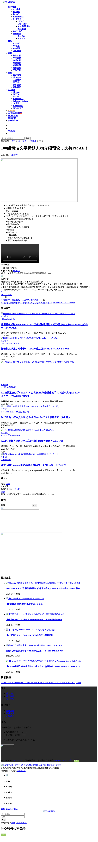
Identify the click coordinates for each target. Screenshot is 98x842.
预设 (47, 683)
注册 (13, 822)
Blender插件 (18, 17)
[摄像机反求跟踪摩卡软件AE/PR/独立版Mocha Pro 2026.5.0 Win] (29, 338)
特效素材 (17, 63)
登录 (8, 484)
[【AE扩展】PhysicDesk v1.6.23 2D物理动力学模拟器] (30, 630)
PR (2, 295)
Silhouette (5, 319)
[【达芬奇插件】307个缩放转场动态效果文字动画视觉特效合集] (35, 614)
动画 (71, 683)
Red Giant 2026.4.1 (9, 412)
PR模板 (16, 46)
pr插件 (51, 683)
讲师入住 (10, 713)
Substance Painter (20, 101)
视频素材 (17, 56)
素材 (10, 53)
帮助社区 (16, 113)
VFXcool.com (18, 760)
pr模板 (42, 683)
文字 (67, 683)
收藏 (3, 492)
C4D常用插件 (24, 26)
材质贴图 (17, 65)
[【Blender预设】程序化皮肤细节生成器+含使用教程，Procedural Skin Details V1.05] (43, 661)
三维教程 (17, 80)
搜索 (27, 138)
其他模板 (17, 51)
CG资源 (11, 90)
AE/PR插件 (6, 435)
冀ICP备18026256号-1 (63, 760)
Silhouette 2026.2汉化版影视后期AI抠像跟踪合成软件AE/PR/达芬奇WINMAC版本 (43, 588)
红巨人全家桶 (23, 412)
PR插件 (14, 155)
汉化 (79, 683)
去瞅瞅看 (21, 771)
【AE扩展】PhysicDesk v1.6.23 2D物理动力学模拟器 (29, 635)
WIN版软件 (18, 106)
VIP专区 (4, 384)
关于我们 (10, 693)
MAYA (16, 94)
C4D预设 (22, 29)
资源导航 (12, 118)
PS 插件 (16, 14)
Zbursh (16, 96)
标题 (56, 683)
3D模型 (16, 103)
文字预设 (8, 295)
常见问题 (10, 696)
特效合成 (17, 77)
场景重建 (12, 387)
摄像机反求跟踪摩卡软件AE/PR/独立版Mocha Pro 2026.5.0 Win (35, 348)
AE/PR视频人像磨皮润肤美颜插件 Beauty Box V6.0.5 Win (32, 440)
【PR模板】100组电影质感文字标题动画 (24, 604)
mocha (3, 343)
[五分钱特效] (9, 2)
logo (75, 683)
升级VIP (16, 271)
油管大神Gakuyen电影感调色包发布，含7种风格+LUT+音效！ (34, 465)
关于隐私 (10, 699)
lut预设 (4, 460)
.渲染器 (21, 21)
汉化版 (12, 319)
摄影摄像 (17, 85)
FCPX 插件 (18, 31)
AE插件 (4, 409)
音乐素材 (17, 60)
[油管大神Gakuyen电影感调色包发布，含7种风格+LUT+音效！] (30, 454)
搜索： (4, 505)
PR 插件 (16, 12)
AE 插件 (16, 9)
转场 (37, 683)
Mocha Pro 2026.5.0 (14, 343)
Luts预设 (22, 36)
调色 (33, 683)
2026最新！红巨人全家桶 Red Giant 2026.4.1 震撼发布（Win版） (36, 417)
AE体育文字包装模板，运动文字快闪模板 (20, 300)
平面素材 (17, 58)
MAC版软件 (18, 108)
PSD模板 (17, 48)
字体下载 (17, 70)
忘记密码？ (21, 822)
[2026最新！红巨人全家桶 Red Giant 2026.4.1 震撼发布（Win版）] (30, 406)
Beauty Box (16, 435)
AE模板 (16, 43)
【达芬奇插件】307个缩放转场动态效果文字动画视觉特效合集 (34, 620)
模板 (10, 41)
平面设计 (17, 82)
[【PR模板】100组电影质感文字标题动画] (25, 598)
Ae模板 (10, 683)
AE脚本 (4, 387)
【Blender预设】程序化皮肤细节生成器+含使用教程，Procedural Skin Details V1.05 (43, 666)
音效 (9, 460)
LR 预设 (21, 38)
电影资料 (17, 68)
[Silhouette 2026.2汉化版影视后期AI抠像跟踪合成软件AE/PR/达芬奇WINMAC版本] (38, 314)
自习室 (13, 116)
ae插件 (4, 683)
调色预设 (17, 34)
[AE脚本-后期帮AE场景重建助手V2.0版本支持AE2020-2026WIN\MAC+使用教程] (49, 372)
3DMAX (16, 92)
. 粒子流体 (22, 24)
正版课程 (10, 716)
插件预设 (12, 7)
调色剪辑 (17, 75)
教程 (10, 73)
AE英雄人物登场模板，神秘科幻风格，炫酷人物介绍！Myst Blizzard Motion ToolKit (38, 303)
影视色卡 (13, 120)
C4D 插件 (17, 19)
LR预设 (62, 683)
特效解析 (17, 87)
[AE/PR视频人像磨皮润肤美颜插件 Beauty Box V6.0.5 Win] (27, 430)
